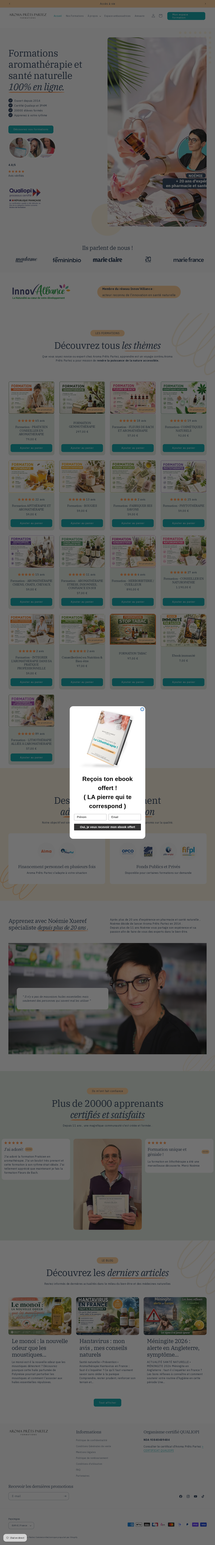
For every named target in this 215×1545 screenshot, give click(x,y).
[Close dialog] (142, 709)
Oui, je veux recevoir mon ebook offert (107, 827)
